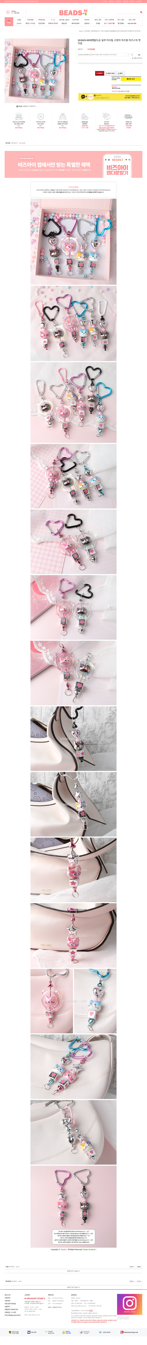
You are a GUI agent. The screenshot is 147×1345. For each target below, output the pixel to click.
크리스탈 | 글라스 (64, 20)
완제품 (98, 23)
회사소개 (7, 1295)
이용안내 (7, 1298)
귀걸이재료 (41, 23)
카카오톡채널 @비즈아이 (12, 1315)
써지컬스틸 (41, 20)
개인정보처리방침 (10, 1304)
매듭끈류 (64, 23)
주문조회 (125, 1)
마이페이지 (118, 1)
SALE (132, 23)
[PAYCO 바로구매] (131, 88)
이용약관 (7, 1301)
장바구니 (132, 1)
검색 (140, 12)
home (81, 31)
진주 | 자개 (132, 20)
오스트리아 (75, 20)
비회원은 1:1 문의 (10, 1312)
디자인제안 (30, 20)
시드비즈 (86, 20)
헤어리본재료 (75, 23)
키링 (102, 31)
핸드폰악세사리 (95, 31)
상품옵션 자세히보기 (27, 106)
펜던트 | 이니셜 (30, 23)
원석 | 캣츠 (98, 20)
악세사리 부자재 (52, 23)
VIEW (91, 1310)
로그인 (105, 1)
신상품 (19, 20)
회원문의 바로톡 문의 (11, 1309)
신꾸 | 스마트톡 (109, 20)
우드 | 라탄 (120, 20)
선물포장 (86, 23)
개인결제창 (120, 23)
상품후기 (7, 1307)
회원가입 (111, 1)
